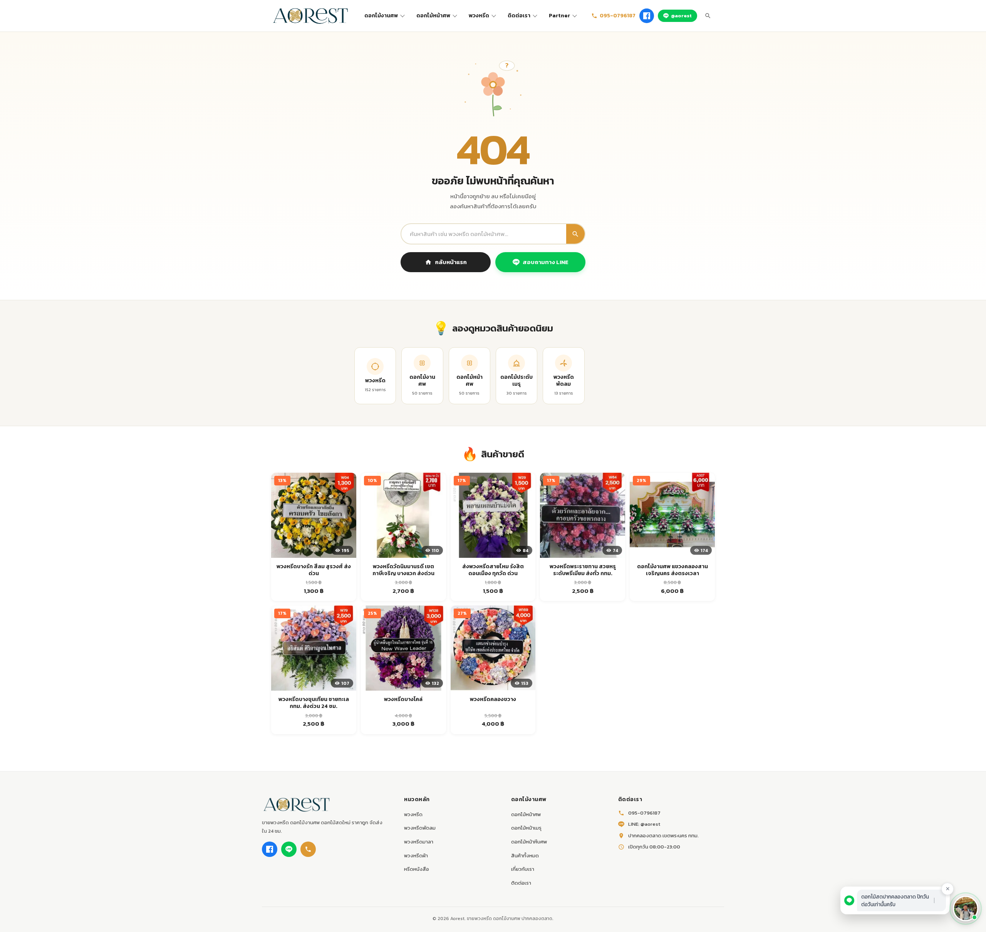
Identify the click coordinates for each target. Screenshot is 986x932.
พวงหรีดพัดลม (420, 828)
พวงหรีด (479, 16)
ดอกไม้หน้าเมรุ (526, 828)
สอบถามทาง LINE (545, 262)
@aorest (681, 15)
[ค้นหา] (708, 16)
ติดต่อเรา (519, 16)
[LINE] (289, 849)
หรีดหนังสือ (416, 869)
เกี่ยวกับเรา (522, 869)
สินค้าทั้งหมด (525, 855)
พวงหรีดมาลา (418, 841)
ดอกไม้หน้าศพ (433, 16)
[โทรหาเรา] (308, 849)
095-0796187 (618, 16)
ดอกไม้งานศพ (381, 16)
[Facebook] (646, 15)
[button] (965, 908)
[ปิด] (947, 889)
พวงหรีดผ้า (416, 855)
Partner (559, 16)
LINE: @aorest (644, 824)
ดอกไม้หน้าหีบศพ (529, 841)
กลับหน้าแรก (451, 262)
